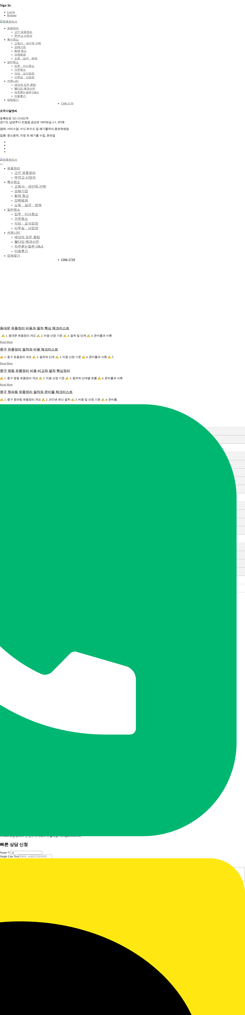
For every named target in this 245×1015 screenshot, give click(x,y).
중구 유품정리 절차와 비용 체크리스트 (29, 349)
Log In (11, 12)
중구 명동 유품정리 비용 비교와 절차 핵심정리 (35, 371)
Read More (6, 342)
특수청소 (13, 39)
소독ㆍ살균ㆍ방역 (25, 58)
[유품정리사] (8, 21)
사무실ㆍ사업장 (24, 77)
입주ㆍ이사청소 (24, 65)
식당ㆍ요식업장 (24, 73)
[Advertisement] (122, 297)
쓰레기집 (20, 47)
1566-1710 (67, 103)
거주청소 (20, 69)
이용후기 (20, 96)
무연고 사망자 (23, 35)
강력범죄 (20, 54)
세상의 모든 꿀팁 (25, 84)
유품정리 (13, 28)
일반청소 (13, 62)
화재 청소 (20, 50)
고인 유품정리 (23, 32)
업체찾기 (13, 99)
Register (12, 15)
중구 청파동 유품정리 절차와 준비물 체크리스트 (36, 392)
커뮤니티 (13, 81)
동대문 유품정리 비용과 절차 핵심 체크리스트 (34, 328)
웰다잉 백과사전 (24, 88)
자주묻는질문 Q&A (26, 92)
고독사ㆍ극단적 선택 (27, 43)
